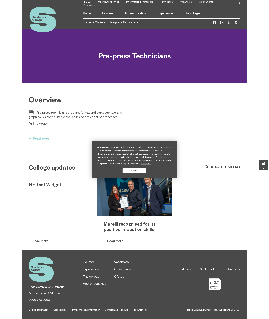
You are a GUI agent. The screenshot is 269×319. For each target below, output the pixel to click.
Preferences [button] (146, 164)
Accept (134, 171)
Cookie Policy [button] (158, 160)
